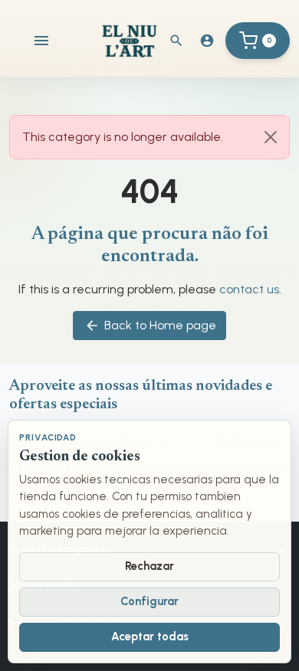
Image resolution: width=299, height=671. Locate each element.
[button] (176, 40)
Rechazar (149, 566)
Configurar (149, 601)
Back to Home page (150, 325)
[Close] (270, 137)
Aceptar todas (150, 636)
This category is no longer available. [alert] (122, 136)
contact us (249, 289)
